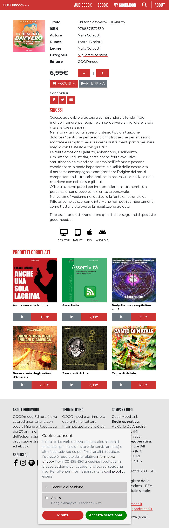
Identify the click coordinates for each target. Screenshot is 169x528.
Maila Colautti (89, 35)
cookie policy (114, 471)
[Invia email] (71, 100)
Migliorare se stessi (93, 55)
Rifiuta (63, 515)
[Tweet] (62, 100)
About (160, 5)
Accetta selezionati (106, 515)
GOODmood (88, 62)
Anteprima (94, 83)
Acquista (66, 83)
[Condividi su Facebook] (54, 100)
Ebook (103, 5)
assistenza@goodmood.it (132, 509)
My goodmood (125, 5)
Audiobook (83, 5)
